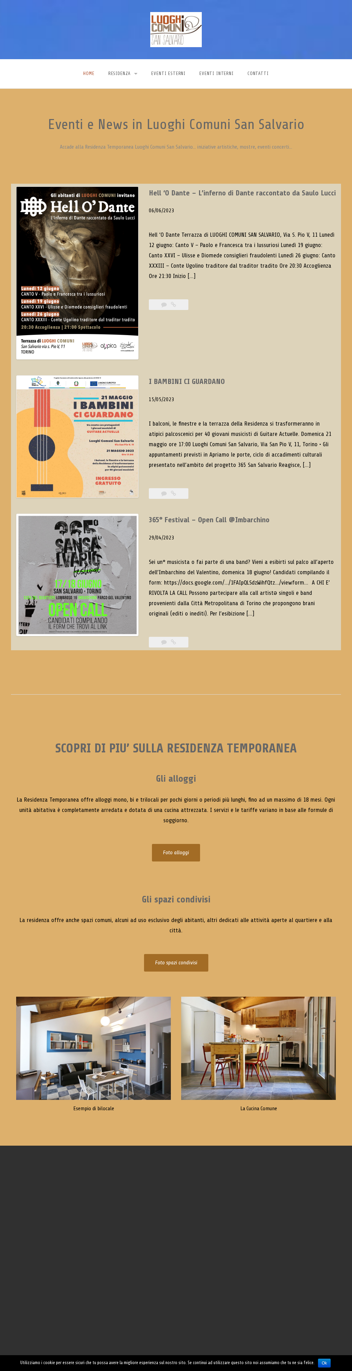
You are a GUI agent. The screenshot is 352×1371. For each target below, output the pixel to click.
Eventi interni (216, 73)
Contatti (258, 73)
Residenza (119, 73)
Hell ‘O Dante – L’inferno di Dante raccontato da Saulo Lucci (242, 193)
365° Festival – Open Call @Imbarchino (209, 520)
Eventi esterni (168, 73)
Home (88, 73)
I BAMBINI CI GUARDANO (187, 381)
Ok (324, 1363)
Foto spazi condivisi (176, 963)
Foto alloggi (176, 852)
